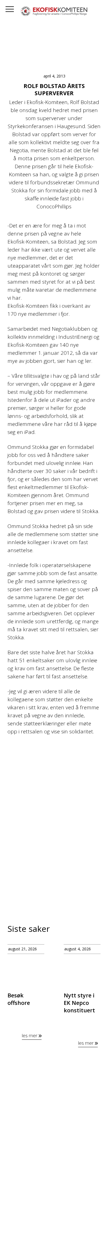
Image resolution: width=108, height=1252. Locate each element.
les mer (30, 1035)
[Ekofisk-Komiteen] (54, 11)
